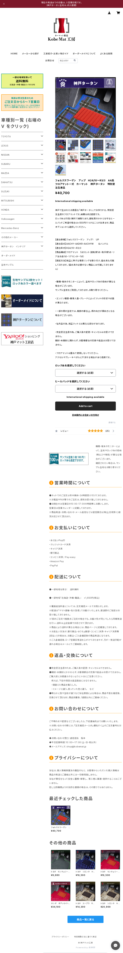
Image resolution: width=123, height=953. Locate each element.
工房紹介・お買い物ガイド (55, 53)
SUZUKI (5, 191)
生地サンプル (7, 264)
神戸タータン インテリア (13, 246)
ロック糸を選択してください (70, 365)
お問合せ (49, 60)
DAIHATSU (6, 182)
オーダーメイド (8, 255)
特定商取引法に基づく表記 (85, 937)
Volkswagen (8, 219)
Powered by (82, 947)
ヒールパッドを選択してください (72, 381)
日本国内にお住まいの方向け (85, 415)
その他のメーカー (9, 237)
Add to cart (85, 406)
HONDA (5, 210)
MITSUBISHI (7, 200)
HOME (14, 53)
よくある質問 (106, 53)
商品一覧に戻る (85, 919)
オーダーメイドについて (84, 53)
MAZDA (5, 173)
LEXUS (4, 145)
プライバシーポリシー (60, 937)
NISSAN (5, 155)
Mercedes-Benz (10, 228)
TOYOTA (6, 136)
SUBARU (5, 164)
